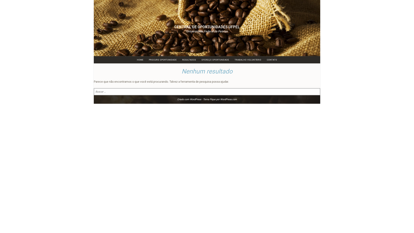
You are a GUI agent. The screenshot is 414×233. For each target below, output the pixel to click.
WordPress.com (228, 99)
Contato (272, 60)
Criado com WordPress (189, 99)
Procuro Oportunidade (163, 60)
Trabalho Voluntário (248, 60)
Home (140, 60)
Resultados (189, 60)
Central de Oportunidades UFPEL (207, 27)
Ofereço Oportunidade (215, 60)
